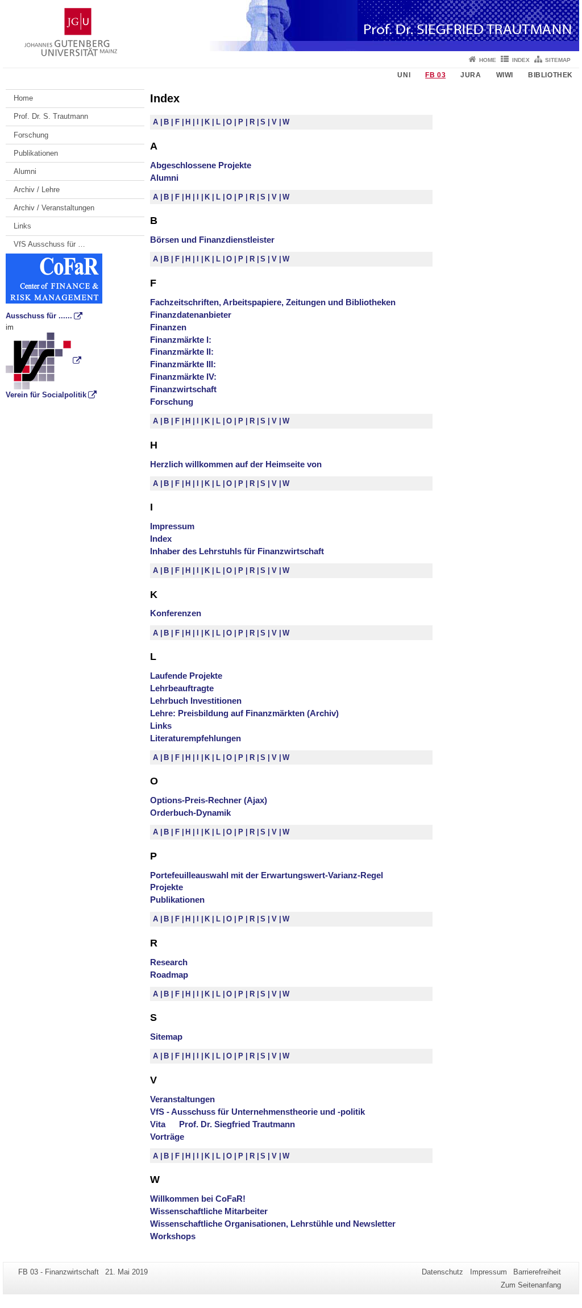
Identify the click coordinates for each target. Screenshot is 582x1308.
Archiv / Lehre (37, 189)
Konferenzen (175, 613)
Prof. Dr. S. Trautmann (51, 116)
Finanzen (168, 327)
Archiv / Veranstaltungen (54, 208)
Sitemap (558, 60)
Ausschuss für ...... (39, 316)
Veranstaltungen (182, 1099)
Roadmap (169, 974)
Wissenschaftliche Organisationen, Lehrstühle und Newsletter (273, 1223)
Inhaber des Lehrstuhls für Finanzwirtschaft (237, 551)
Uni (403, 75)
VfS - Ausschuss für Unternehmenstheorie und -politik (257, 1111)
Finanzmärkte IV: (183, 376)
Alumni (25, 171)
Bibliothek (550, 75)
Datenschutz (442, 1272)
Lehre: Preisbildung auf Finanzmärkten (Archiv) (244, 713)
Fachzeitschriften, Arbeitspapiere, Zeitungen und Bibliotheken (273, 302)
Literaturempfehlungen (195, 738)
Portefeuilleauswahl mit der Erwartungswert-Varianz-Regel (266, 875)
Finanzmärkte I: (180, 339)
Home (487, 60)
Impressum (172, 526)
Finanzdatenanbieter (190, 314)
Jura (470, 75)
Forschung (31, 135)
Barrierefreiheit (537, 1272)
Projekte (166, 887)
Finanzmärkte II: (182, 351)
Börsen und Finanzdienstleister (212, 239)
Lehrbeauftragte (182, 688)
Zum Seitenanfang (531, 1285)
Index (521, 60)
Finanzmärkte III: (183, 364)
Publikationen (36, 153)
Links (22, 226)
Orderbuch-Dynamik (190, 812)
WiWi (504, 75)
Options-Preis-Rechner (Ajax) (208, 800)
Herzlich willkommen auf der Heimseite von (236, 464)
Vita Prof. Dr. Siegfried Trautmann (222, 1124)
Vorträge (167, 1136)
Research (169, 962)
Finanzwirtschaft (183, 389)
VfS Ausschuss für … (49, 244)
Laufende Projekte (186, 675)
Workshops (173, 1236)
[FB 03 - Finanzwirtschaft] (291, 25)
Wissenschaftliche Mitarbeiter (209, 1211)
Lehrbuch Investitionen (196, 700)
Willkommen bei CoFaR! (198, 1198)
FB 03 (435, 75)
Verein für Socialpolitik (46, 395)
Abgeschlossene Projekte (200, 165)
